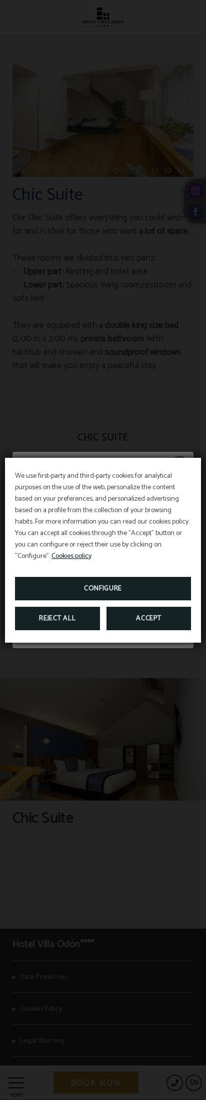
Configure (103, 588)
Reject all (57, 618)
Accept (148, 618)
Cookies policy (72, 556)
